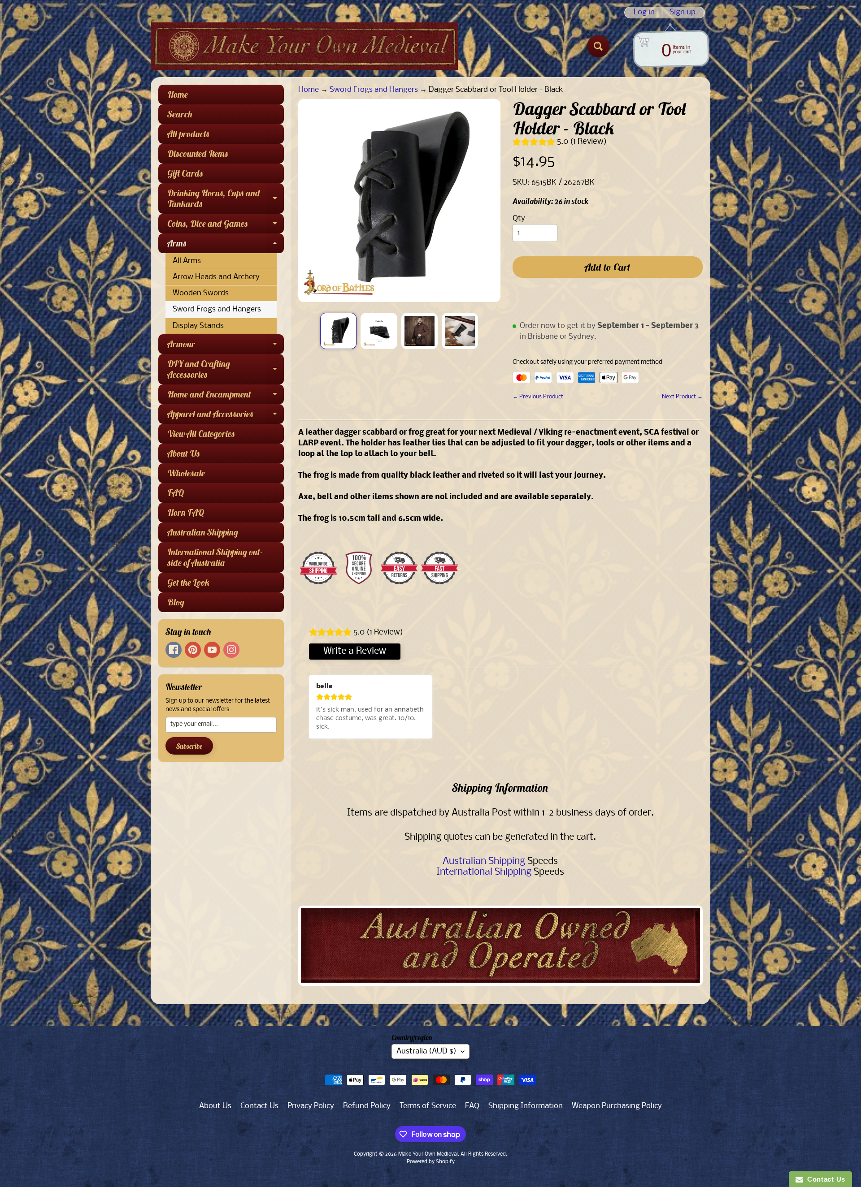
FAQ (175, 492)
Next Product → (682, 397)
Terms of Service (428, 1106)
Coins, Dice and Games (225, 225)
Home (177, 94)
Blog (175, 602)
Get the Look (188, 582)
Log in (644, 12)
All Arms (187, 261)
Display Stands (198, 326)
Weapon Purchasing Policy (617, 1106)
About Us (183, 453)
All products (188, 133)
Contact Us (259, 1106)
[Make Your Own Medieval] (304, 46)
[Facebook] (173, 650)
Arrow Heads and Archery (216, 277)
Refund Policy (367, 1106)
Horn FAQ (185, 512)
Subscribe (189, 746)
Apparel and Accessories (225, 416)
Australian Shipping (202, 532)
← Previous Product (538, 397)
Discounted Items (197, 153)
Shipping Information (525, 1106)
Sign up (683, 12)
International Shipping (483, 872)
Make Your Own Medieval (428, 1154)
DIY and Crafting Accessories (225, 369)
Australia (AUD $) (426, 1051)
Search (179, 114)
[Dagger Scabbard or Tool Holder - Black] (338, 331)
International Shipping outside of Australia (215, 557)
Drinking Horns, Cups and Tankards (225, 199)
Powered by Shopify (431, 1162)
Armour (225, 346)
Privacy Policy (310, 1106)
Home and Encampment (225, 396)
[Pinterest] (193, 650)
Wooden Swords (201, 293)
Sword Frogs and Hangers (217, 309)
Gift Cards (185, 173)
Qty (519, 218)
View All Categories (201, 433)
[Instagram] (231, 650)
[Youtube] (212, 650)
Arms (225, 245)
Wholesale (186, 473)
